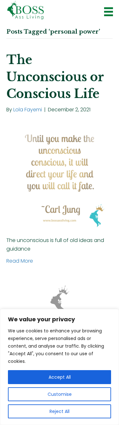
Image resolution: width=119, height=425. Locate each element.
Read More (19, 261)
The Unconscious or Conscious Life (55, 76)
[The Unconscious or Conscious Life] (59, 174)
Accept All (60, 377)
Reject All (59, 411)
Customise (60, 394)
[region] (59, 367)
